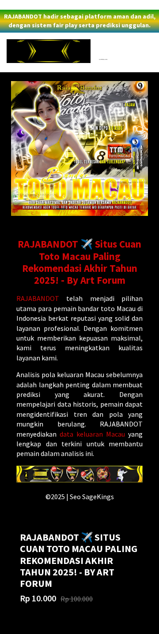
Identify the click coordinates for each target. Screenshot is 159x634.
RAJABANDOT (37, 298)
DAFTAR (33, 4)
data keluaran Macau (92, 434)
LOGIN (10, 4)
